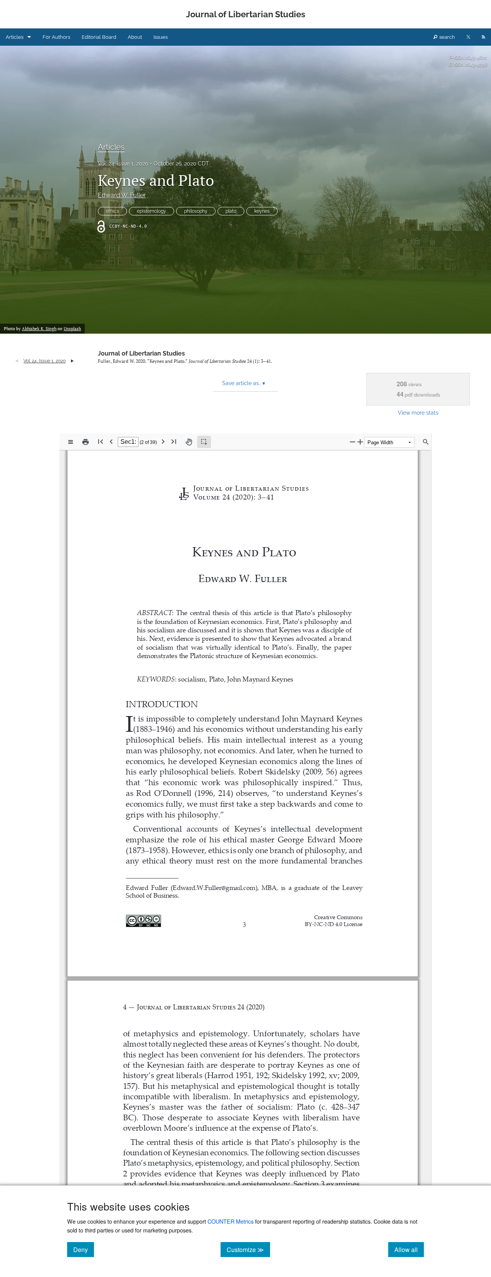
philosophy (196, 211)
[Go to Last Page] (173, 441)
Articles (14, 37)
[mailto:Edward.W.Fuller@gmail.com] (214, 887)
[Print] (85, 442)
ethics (112, 211)
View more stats (418, 412)
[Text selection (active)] (204, 442)
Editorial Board (99, 37)
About (135, 37)
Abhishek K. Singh (39, 328)
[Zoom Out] (352, 442)
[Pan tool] (189, 442)
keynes (262, 211)
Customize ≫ (248, 1249)
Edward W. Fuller (122, 195)
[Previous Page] (111, 441)
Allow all (409, 1249)
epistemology (151, 211)
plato (231, 211)
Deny (83, 1249)
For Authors (56, 37)
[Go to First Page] (100, 441)
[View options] (70, 442)
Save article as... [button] (243, 383)
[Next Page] (163, 441)
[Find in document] (426, 442)
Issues (160, 37)
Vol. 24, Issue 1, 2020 (123, 163)
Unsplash (72, 328)
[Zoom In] (360, 442)
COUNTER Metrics (231, 1221)
